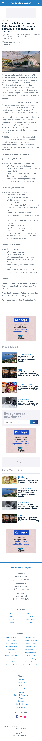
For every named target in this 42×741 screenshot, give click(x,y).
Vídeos (21, 698)
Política (11, 617)
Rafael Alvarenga (30, 640)
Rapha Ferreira (30, 653)
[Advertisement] (21, 13)
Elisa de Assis (11, 653)
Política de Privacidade (21, 704)
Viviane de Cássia (11, 644)
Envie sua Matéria (21, 689)
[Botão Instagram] (25, 716)
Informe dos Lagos (30, 650)
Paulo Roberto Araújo (30, 665)
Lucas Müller (11, 662)
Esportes (30, 613)
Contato (21, 680)
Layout (18, 733)
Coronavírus (30, 620)
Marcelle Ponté (11, 665)
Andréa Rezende (11, 650)
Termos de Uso (21, 707)
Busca (39, 3)
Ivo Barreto (11, 659)
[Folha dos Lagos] (21, 3)
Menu (3, 3)
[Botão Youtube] (21, 716)
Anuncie (21, 692)
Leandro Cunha (30, 662)
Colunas (21, 701)
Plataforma (17, 735)
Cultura (11, 623)
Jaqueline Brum (11, 647)
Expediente (21, 683)
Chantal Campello (30, 644)
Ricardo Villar (30, 637)
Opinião (30, 617)
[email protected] (21, 576)
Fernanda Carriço (31, 659)
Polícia (11, 620)
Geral (11, 613)
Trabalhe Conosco (21, 686)
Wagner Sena (30, 647)
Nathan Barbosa (11, 637)
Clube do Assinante (21, 695)
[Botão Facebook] (17, 716)
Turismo (30, 623)
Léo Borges (12, 640)
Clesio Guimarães (11, 656)
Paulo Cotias (30, 656)
